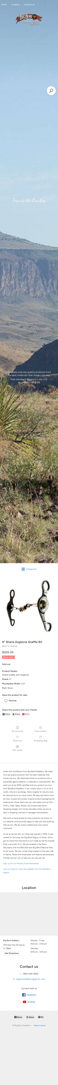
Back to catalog (9, 646)
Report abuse (39, 1025)
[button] (11, 700)
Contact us (29, 4)
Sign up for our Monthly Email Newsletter (21, 863)
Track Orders (41, 731)
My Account (17, 731)
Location (15, 4)
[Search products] (51, 90)
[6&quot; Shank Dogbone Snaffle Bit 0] (29, 607)
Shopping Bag (40, 740)
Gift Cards (17, 750)
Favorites (17, 740)
